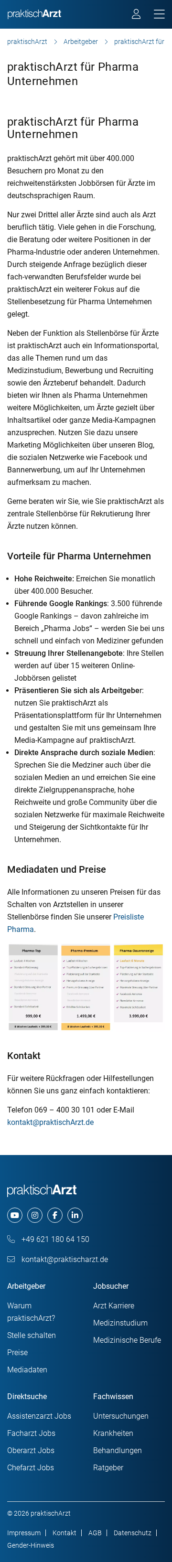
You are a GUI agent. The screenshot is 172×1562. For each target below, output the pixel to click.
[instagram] (35, 1215)
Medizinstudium (120, 1322)
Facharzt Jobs (31, 1433)
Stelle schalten (31, 1335)
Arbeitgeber (81, 41)
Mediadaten (27, 1369)
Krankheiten (113, 1433)
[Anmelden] (137, 15)
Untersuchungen (121, 1416)
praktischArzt (27, 41)
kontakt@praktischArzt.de (50, 1122)
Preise (17, 1352)
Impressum (24, 1533)
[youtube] (14, 1215)
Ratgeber (108, 1467)
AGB (95, 1533)
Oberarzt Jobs (30, 1450)
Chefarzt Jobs (30, 1467)
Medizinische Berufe (127, 1340)
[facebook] (55, 1215)
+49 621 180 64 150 (54, 1239)
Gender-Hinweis (30, 1545)
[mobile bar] (159, 14)
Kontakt (64, 1533)
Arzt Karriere (113, 1305)
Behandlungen (117, 1450)
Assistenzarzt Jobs (39, 1416)
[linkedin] (75, 1215)
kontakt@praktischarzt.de (64, 1259)
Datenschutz (132, 1533)
